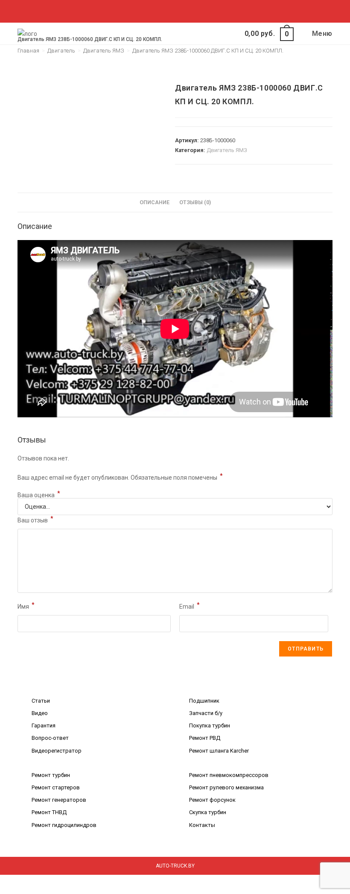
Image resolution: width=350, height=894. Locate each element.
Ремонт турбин (51, 775)
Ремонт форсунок (212, 800)
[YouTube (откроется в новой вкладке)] (191, 10)
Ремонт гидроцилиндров (64, 825)
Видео (40, 713)
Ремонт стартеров (56, 787)
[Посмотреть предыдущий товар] (312, 75)
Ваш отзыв (35, 519)
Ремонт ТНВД (49, 812)
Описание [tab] (154, 202)
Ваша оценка (39, 495)
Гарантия (43, 725)
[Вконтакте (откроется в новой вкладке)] (161, 10)
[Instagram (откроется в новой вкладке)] (171, 10)
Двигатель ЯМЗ (227, 150)
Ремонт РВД (204, 738)
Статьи (41, 701)
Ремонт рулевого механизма (226, 787)
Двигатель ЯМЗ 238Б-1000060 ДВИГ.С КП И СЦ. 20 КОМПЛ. (207, 50)
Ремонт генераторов (59, 800)
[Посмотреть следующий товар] (326, 75)
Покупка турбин (209, 725)
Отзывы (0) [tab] (195, 202)
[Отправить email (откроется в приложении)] (199, 10)
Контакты (202, 825)
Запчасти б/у (205, 713)
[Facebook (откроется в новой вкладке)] (152, 10)
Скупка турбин (207, 812)
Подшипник (204, 701)
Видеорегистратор (57, 750)
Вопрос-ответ (50, 738)
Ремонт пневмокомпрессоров (228, 775)
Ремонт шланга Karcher (219, 750)
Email (189, 605)
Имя (26, 605)
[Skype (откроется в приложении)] (181, 10)
